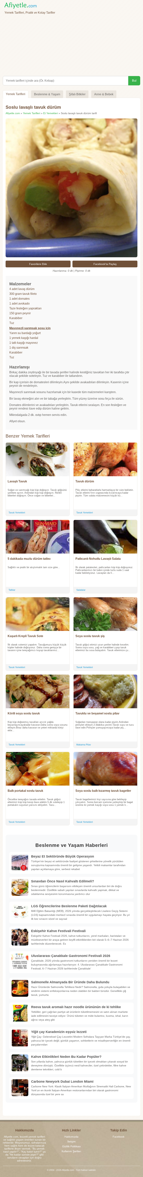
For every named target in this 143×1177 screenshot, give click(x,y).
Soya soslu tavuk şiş (90, 636)
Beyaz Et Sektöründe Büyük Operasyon (62, 856)
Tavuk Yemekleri (17, 512)
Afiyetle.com (13, 113)
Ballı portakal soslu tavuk (25, 790)
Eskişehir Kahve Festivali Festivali (58, 931)
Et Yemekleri (50, 113)
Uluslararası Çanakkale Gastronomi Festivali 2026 (70, 956)
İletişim (71, 1141)
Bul (134, 80)
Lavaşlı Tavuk (17, 481)
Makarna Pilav (83, 744)
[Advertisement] (71, 44)
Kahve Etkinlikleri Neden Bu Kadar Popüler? (66, 1057)
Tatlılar (12, 590)
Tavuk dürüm (84, 481)
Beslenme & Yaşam (47, 94)
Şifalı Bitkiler (77, 94)
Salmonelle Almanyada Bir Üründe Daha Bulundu (70, 982)
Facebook (118, 1136)
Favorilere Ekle (38, 263)
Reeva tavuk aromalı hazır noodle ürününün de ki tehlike (76, 1007)
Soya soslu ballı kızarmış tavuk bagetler (103, 790)
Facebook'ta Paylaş (105, 263)
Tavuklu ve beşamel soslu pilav (97, 713)
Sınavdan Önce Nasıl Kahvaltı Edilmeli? (62, 881)
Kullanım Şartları (71, 1151)
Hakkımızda (71, 1136)
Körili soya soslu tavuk (24, 713)
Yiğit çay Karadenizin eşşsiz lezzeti (59, 1032)
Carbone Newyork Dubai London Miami (62, 1081)
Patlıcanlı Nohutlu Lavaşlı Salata (98, 558)
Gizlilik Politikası (71, 1146)
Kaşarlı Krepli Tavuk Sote (25, 636)
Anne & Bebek (103, 94)
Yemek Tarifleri (15, 94)
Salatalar (80, 590)
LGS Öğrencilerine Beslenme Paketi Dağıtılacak (69, 906)
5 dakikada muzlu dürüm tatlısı (29, 558)
